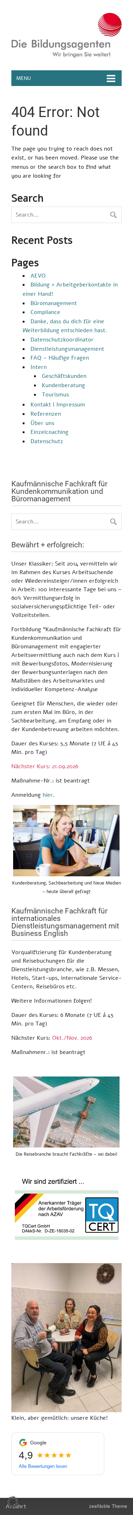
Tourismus (55, 395)
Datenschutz (47, 441)
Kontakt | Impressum (58, 405)
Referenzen (46, 414)
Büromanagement (54, 303)
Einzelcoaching (49, 432)
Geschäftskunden (64, 376)
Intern (39, 367)
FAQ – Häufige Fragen (60, 358)
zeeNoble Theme (108, 1506)
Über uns (42, 423)
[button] (13, 1502)
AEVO (38, 276)
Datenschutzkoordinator (62, 340)
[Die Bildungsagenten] (66, 56)
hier (48, 795)
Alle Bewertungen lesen (43, 1466)
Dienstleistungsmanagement (67, 349)
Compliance (45, 312)
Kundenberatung (63, 385)
